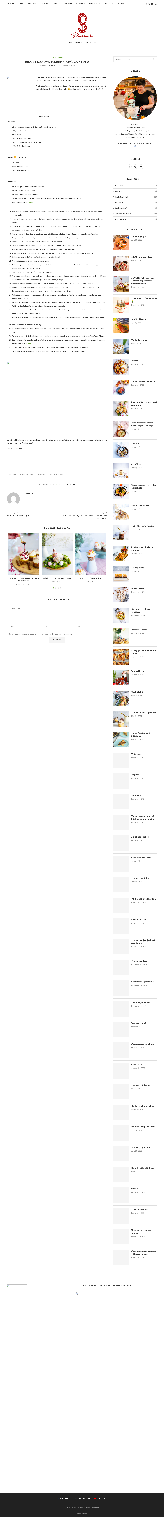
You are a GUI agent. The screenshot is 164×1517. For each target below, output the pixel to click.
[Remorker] (121, 801)
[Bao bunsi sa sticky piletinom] (121, 615)
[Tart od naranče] (121, 346)
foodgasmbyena (26, 474)
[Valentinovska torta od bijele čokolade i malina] (121, 822)
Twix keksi (136, 754)
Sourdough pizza (139, 236)
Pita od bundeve (139, 961)
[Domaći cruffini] (121, 636)
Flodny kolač (137, 567)
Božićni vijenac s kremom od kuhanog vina (143, 1252)
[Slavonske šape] (121, 926)
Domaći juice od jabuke (142, 1044)
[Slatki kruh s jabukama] (121, 988)
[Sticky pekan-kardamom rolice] (121, 657)
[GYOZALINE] (121, 698)
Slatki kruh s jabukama (142, 982)
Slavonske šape (138, 919)
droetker (12, 474)
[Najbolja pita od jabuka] (121, 1174)
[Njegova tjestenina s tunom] (121, 1236)
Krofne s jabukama (140, 1002)
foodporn (41, 474)
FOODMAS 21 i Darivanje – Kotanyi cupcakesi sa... (24, 579)
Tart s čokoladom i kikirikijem (140, 734)
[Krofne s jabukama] (121, 1009)
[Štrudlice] (121, 470)
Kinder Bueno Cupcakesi (143, 712)
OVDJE (30, 202)
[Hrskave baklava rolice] (121, 1112)
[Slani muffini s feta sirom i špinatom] (121, 408)
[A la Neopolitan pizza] (121, 263)
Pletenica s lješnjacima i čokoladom (143, 942)
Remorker (136, 795)
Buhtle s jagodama (140, 1147)
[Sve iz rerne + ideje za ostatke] (121, 553)
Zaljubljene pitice (140, 837)
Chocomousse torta (141, 857)
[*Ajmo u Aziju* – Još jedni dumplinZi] (121, 491)
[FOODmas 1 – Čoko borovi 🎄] (121, 305)
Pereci (134, 360)
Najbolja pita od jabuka (142, 1168)
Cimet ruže (136, 1064)
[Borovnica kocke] (121, 1216)
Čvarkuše (135, 1189)
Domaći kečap (138, 671)
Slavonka (51, 66)
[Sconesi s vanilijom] (121, 884)
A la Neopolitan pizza (141, 257)
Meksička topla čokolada (143, 526)
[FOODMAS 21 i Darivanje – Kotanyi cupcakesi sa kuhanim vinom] (23, 554)
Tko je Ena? (109, 4)
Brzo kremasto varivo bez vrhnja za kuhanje (142, 424)
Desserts (136, 185)
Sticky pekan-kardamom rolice (143, 652)
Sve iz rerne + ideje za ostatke (142, 548)
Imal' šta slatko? (57, 57)
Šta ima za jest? (49, 4)
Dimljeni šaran (138, 319)
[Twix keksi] (121, 760)
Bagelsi (135, 774)
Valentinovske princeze (143, 381)
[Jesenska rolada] (121, 1029)
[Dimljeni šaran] (121, 325)
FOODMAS (136, 191)
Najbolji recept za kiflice (143, 1126)
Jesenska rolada (139, 1023)
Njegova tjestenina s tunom (141, 1231)
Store (121, 4)
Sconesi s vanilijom (140, 878)
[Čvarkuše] (121, 1195)
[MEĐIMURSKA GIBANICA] (121, 905)
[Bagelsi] (121, 781)
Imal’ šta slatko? (28, 4)
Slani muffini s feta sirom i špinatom (144, 403)
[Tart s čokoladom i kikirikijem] (121, 739)
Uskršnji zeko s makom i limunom (57, 578)
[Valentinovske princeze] (121, 387)
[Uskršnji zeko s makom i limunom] (57, 554)
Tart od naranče (139, 340)
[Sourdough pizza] (121, 242)
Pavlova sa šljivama (140, 1085)
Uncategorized (136, 219)
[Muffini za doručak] (121, 512)
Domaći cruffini (139, 630)
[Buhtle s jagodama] (121, 1153)
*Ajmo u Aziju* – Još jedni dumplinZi (143, 486)
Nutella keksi (137, 588)
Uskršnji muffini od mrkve (90, 578)
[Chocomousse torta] (121, 864)
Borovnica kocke (139, 1209)
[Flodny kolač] (121, 574)
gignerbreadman (56, 474)
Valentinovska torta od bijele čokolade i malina (142, 817)
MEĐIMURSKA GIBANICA (143, 899)
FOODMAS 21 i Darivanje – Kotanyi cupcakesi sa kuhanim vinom (144, 281)
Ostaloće (93, 4)
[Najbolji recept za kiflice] (121, 1133)
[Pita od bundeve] (121, 967)
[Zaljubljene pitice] (121, 843)
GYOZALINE (137, 692)
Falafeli (135, 443)
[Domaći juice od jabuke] (121, 1050)
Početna (11, 4)
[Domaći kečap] (121, 677)
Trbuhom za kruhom (73, 4)
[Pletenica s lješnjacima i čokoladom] (121, 946)
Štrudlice (136, 464)
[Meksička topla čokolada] (121, 532)
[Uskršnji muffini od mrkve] (90, 554)
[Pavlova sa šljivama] (121, 1091)
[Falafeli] (121, 450)
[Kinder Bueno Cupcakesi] (121, 719)
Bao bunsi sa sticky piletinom (140, 610)
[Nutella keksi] (121, 594)
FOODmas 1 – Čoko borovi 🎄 (144, 300)
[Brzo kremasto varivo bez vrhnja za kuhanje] (121, 429)
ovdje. (28, 343)
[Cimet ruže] (121, 1071)
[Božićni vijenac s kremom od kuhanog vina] (121, 1257)
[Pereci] (121, 367)
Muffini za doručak (140, 505)
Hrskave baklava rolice (142, 1106)
